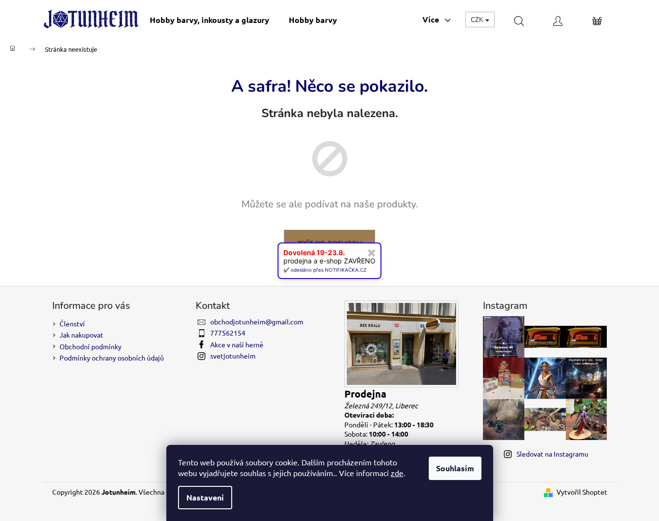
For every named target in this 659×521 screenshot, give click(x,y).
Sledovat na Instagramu (552, 453)
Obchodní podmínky (90, 346)
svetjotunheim (233, 355)
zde (397, 473)
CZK (477, 19)
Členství (72, 323)
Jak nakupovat (81, 334)
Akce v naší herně (236, 344)
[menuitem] (209, 20)
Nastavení (205, 497)
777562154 (227, 332)
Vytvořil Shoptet (582, 491)
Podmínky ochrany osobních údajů (112, 357)
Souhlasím (455, 468)
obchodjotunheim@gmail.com (256, 321)
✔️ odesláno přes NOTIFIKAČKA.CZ (324, 270)
